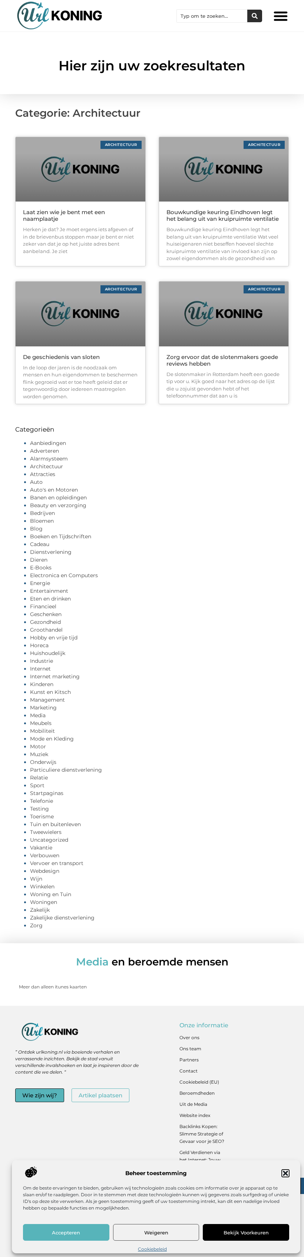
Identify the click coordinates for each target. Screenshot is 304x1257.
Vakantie (41, 847)
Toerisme (42, 816)
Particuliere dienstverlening (66, 769)
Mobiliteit (42, 731)
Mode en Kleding (52, 738)
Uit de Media (193, 1104)
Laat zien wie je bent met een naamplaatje (64, 215)
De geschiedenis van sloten (61, 356)
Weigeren (156, 1233)
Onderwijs (43, 762)
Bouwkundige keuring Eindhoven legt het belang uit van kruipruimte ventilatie (222, 215)
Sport (37, 785)
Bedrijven (42, 513)
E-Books (41, 567)
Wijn (36, 878)
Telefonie (41, 801)
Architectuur (46, 466)
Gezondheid (45, 622)
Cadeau (39, 544)
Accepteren (66, 1233)
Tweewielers (46, 832)
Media (38, 715)
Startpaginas (46, 793)
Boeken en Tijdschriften (60, 536)
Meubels (41, 723)
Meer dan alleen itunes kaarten (53, 987)
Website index (194, 1115)
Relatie (39, 777)
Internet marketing (55, 676)
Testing (39, 808)
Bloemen (42, 521)
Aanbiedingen (48, 443)
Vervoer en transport (56, 863)
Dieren (38, 559)
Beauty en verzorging (58, 505)
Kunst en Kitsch (50, 692)
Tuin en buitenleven (55, 824)
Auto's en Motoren (54, 489)
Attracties (42, 474)
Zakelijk (40, 910)
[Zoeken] (254, 16)
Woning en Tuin (50, 894)
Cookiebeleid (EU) (199, 1082)
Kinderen (41, 684)
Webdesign (44, 871)
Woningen (43, 902)
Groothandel (46, 629)
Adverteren (44, 451)
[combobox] (212, 16)
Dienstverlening (51, 552)
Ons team (190, 1048)
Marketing (43, 707)
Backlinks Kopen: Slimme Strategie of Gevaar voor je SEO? (201, 1134)
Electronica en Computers (64, 575)
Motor (38, 746)
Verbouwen (44, 855)
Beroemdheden (197, 1093)
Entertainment (49, 591)
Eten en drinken (50, 598)
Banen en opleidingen (58, 497)
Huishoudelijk (47, 653)
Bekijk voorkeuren (246, 1233)
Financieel (43, 606)
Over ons (189, 1037)
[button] (285, 1173)
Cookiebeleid (152, 1249)
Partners (189, 1060)
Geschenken (46, 614)
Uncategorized (49, 840)
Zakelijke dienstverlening (62, 917)
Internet (40, 668)
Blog (36, 528)
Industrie (41, 661)
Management (47, 699)
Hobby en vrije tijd (53, 637)
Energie (40, 583)
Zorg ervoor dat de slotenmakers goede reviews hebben (222, 360)
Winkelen (42, 886)
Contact (188, 1071)
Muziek (39, 754)
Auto (36, 482)
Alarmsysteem (49, 458)
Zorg (36, 925)
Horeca (39, 645)
